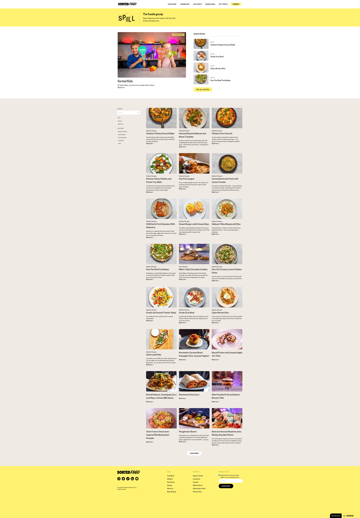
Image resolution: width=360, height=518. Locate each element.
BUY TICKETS (223, 4)
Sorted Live (170, 482)
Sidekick (170, 479)
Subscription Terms (199, 488)
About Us (170, 488)
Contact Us (196, 479)
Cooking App (184, 4)
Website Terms (197, 485)
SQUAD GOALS (210, 4)
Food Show (172, 4)
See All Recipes (202, 89)
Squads (169, 485)
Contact (236, 4)
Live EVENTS (197, 4)
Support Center (198, 476)
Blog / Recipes (171, 492)
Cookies (195, 482)
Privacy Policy (197, 492)
